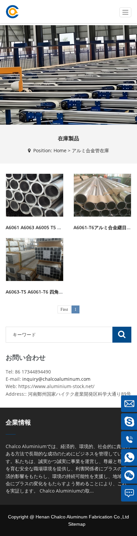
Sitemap (76, 524)
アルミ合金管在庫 (90, 150)
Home (60, 150)
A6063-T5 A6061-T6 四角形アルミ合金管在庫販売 (58, 292)
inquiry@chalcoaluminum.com (56, 379)
